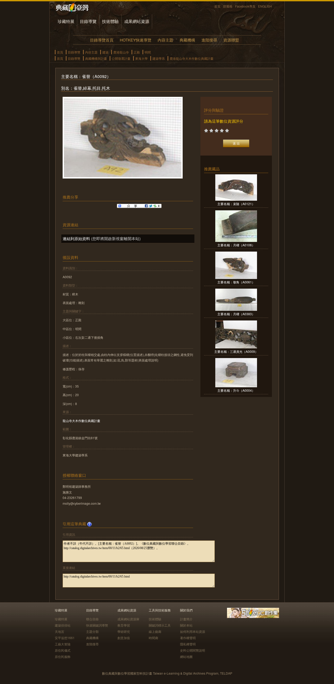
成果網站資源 (136, 21)
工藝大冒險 (62, 644)
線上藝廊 (155, 631)
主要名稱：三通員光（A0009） (236, 351)
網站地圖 (186, 656)
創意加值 (123, 637)
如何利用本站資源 (192, 631)
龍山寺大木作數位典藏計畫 (81, 420)
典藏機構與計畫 (96, 58)
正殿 (137, 52)
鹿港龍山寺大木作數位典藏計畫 (191, 58)
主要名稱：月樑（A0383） (236, 314)
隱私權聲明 (188, 644)
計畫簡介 (186, 619)
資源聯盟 (231, 40)
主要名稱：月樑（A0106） (236, 245)
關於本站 (186, 625)
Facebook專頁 (245, 6)
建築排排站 (62, 625)
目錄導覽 (88, 21)
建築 (105, 52)
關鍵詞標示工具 (160, 625)
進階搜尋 (209, 40)
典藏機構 (187, 40)
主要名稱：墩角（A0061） (236, 282)
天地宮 (59, 631)
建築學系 (158, 58)
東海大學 (141, 58)
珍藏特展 (66, 21)
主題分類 (92, 631)
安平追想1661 (65, 637)
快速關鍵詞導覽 (97, 625)
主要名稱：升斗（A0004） (236, 390)
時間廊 (153, 637)
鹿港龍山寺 (121, 52)
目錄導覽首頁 (102, 40)
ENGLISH (265, 6)
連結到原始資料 (76, 238)
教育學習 (123, 625)
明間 (148, 52)
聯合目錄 (92, 619)
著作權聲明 (188, 637)
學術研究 (123, 631)
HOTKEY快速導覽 (135, 40)
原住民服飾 (62, 656)
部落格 (227, 6)
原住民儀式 (62, 650)
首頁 (217, 6)
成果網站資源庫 (128, 619)
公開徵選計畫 (121, 58)
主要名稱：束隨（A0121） (236, 203)
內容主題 (165, 40)
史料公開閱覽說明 (192, 650)
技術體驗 (110, 21)
